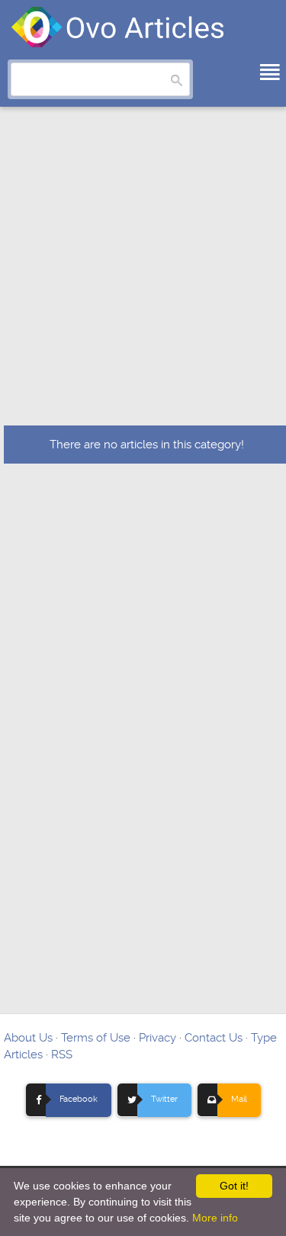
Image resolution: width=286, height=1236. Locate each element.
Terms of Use (95, 1038)
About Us (28, 1038)
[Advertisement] (143, 275)
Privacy (157, 1038)
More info (215, 1218)
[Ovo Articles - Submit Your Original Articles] (118, 27)
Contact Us (214, 1038)
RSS (61, 1054)
